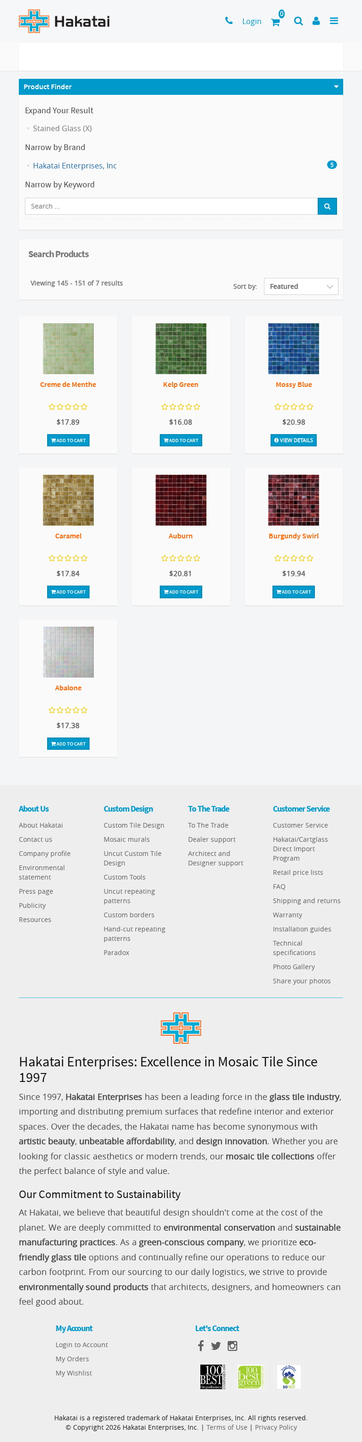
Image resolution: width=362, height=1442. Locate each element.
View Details (296, 440)
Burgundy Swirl (294, 535)
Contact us (35, 839)
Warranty (287, 914)
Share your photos (302, 980)
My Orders (72, 1358)
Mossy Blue (294, 384)
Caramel (68, 535)
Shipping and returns (307, 900)
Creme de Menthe (68, 384)
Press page (36, 891)
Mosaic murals (127, 839)
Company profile (45, 853)
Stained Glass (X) (62, 128)
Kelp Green (180, 384)
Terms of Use (226, 1427)
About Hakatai (41, 825)
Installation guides (302, 928)
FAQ (279, 886)
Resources (35, 919)
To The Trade (208, 825)
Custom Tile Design (134, 825)
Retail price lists (298, 872)
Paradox (116, 952)
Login (252, 21)
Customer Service (300, 825)
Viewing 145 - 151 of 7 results (77, 282)
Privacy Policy (276, 1427)
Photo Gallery (294, 966)
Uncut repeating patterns (129, 896)
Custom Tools (125, 876)
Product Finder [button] (48, 86)
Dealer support (212, 839)
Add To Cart (71, 440)
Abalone (68, 687)
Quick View (68, 350)
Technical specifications (294, 948)
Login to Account (82, 1344)
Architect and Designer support (215, 858)
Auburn (181, 535)
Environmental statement (42, 872)
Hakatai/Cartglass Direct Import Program (300, 849)
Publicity (32, 905)
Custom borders (129, 914)
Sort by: (245, 286)
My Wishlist (74, 1372)
